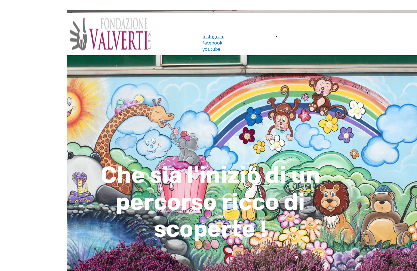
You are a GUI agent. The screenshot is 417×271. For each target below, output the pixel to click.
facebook (212, 43)
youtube (211, 49)
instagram (213, 36)
